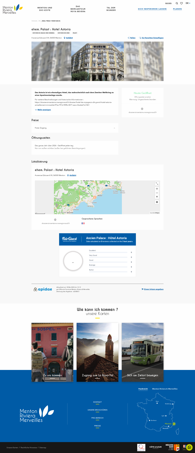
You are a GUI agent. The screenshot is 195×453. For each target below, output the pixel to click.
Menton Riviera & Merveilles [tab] (165, 389)
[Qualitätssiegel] (141, 447)
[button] (177, 3)
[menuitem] (12, 9)
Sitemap (42, 447)
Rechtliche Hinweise (29, 447)
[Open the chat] (189, 447)
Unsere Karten (12, 447)
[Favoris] (182, 3)
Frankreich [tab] (143, 389)
